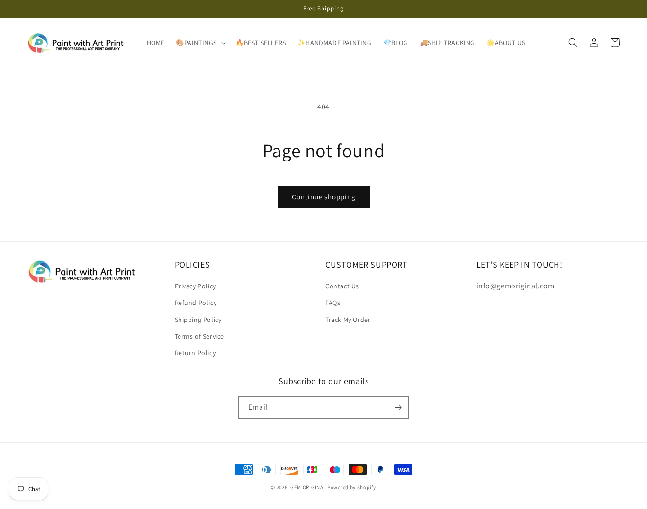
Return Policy (195, 352)
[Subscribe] (397, 407)
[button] (200, 43)
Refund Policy (196, 302)
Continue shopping (324, 196)
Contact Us (342, 286)
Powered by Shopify (351, 487)
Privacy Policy (195, 286)
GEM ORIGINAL (308, 487)
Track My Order (347, 319)
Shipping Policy (198, 319)
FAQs (332, 302)
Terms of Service (200, 336)
